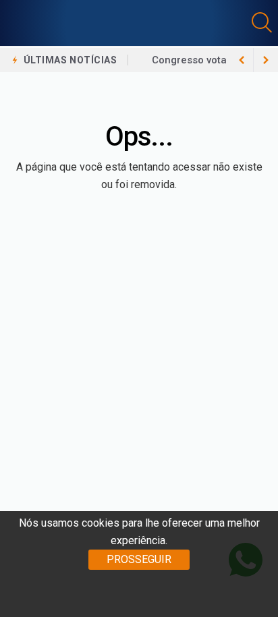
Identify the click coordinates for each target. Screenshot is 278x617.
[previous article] (266, 60)
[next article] (241, 60)
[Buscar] (263, 22)
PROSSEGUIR (139, 559)
